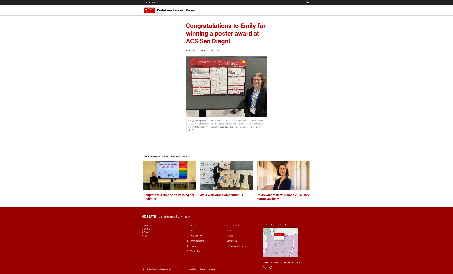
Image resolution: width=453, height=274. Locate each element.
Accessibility (192, 269)
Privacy (202, 269)
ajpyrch (204, 50)
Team (193, 246)
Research (194, 230)
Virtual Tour (195, 251)
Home (193, 225)
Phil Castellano (197, 241)
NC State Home (152, 2)
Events (230, 235)
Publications (196, 235)
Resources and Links (236, 246)
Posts (229, 230)
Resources (212, 269)
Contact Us (232, 241)
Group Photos (233, 225)
